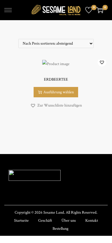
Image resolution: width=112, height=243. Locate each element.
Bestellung (60, 228)
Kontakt (91, 220)
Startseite (21, 220)
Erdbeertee (56, 79)
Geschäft (45, 220)
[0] (88, 10)
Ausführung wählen (58, 92)
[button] (102, 62)
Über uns (68, 220)
